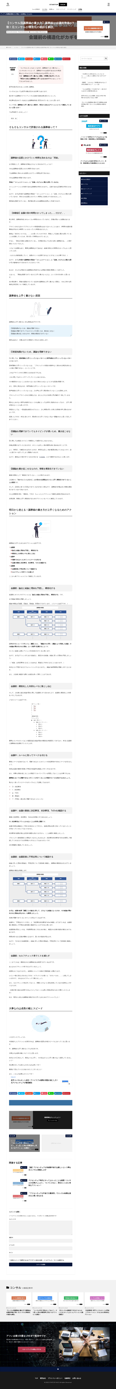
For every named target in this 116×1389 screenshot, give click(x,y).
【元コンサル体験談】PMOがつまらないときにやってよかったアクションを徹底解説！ (71, 1312)
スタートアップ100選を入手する (31, 1349)
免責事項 (67, 1378)
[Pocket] (44, 59)
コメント (12, 1219)
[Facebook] (13, 59)
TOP (36, 1378)
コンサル (44, 9)
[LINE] (51, 59)
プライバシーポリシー (55, 1378)
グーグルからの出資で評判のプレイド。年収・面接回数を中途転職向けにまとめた (93, 162)
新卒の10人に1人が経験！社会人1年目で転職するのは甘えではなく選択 (93, 96)
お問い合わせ (76, 1378)
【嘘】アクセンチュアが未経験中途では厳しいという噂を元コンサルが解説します (50, 1168)
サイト (11, 1252)
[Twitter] (21, 59)
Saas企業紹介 (36, 9)
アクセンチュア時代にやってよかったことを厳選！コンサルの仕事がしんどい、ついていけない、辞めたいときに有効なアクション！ (50, 1182)
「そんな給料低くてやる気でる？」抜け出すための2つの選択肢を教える (94, 90)
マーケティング (71, 9)
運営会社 (43, 1378)
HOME (9, 47)
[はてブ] (36, 59)
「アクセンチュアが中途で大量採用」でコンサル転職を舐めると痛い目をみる (50, 1194)
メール (11, 1245)
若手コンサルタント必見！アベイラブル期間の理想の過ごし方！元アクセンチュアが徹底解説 (34, 1081)
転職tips (51, 9)
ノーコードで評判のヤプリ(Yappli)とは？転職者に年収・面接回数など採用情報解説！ (93, 138)
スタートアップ (60, 9)
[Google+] (29, 59)
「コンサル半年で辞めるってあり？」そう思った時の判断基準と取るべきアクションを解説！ (45, 1312)
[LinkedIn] (58, 59)
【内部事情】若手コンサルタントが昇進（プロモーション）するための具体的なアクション (97, 1312)
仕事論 (80, 9)
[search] (106, 58)
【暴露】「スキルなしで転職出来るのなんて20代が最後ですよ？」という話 (94, 83)
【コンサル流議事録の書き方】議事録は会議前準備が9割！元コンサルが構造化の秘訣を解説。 (44, 47)
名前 (11, 1237)
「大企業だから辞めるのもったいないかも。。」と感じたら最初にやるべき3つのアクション (93, 75)
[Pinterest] (66, 59)
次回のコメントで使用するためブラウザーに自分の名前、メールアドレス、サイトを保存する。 (38, 1260)
